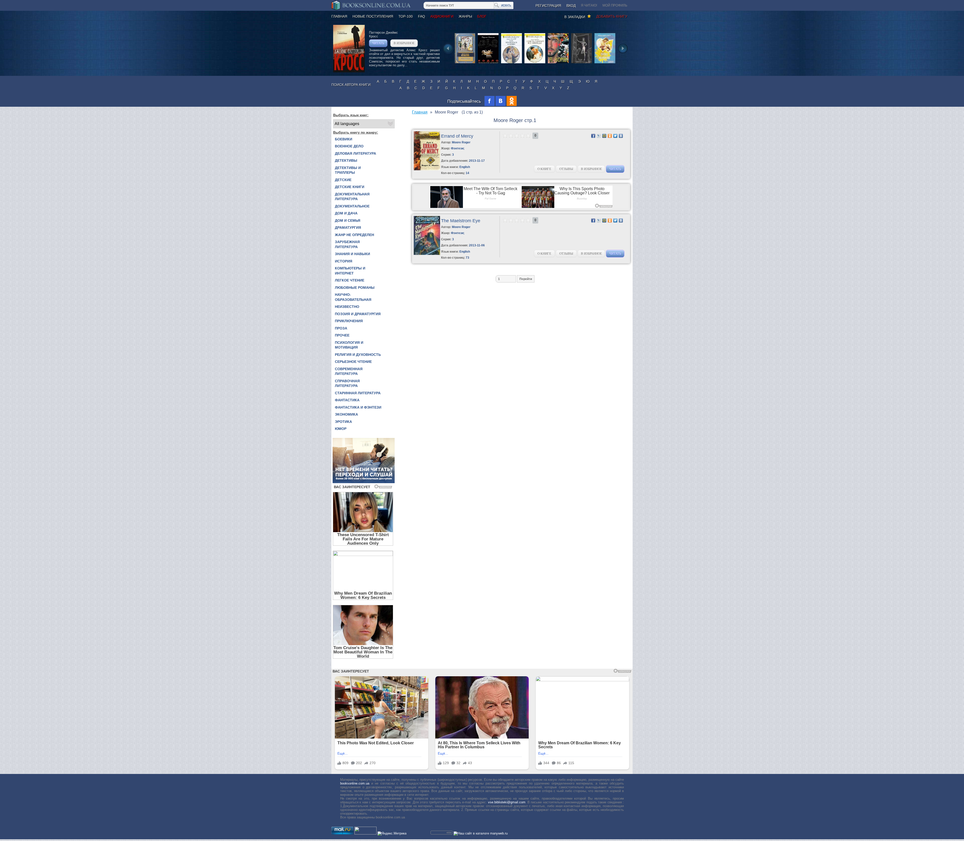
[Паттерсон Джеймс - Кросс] (349, 71)
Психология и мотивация (349, 345)
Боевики (343, 139)
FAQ (421, 16)
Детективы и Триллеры (348, 170)
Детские (343, 180)
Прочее (342, 335)
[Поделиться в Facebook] (593, 136)
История (343, 261)
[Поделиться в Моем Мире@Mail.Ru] (604, 136)
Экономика (346, 414)
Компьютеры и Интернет (350, 270)
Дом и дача (346, 213)
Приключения (349, 321)
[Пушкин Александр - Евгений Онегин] (464, 63)
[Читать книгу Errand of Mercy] (427, 169)
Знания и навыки (352, 254)
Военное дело (349, 146)
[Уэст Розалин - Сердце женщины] (604, 63)
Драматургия (348, 228)
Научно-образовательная (353, 297)
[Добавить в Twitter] (615, 136)
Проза (341, 328)
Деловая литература (355, 153)
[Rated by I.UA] (365, 833)
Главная (339, 16)
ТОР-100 (405, 16)
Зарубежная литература (347, 244)
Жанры (465, 16)
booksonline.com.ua (354, 783)
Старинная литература (358, 393)
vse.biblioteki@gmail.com (506, 802)
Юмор (340, 429)
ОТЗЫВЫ (566, 169)
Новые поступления (372, 16)
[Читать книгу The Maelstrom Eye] (427, 254)
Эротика (343, 422)
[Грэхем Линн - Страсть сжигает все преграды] (534, 63)
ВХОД (571, 6)
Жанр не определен (354, 235)
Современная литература (349, 371)
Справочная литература (347, 383)
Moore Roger (461, 142)
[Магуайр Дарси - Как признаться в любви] (511, 63)
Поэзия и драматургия (358, 314)
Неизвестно (347, 307)
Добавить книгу (611, 16)
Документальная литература (352, 196)
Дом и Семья (347, 220)
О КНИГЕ (544, 169)
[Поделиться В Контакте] (621, 136)
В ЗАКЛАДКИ (575, 17)
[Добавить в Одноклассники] (610, 136)
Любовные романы (355, 288)
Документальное (352, 206)
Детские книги (349, 187)
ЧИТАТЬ (378, 43)
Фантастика (347, 400)
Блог (482, 16)
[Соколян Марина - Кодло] (488, 63)
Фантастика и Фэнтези (358, 407)
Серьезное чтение (353, 362)
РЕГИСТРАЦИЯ (548, 6)
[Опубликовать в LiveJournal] (599, 136)
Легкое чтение (349, 280)
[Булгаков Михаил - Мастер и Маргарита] (581, 63)
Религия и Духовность (358, 355)
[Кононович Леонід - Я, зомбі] (558, 63)
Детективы (346, 160)
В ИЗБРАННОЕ (404, 43)
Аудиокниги (441, 16)
